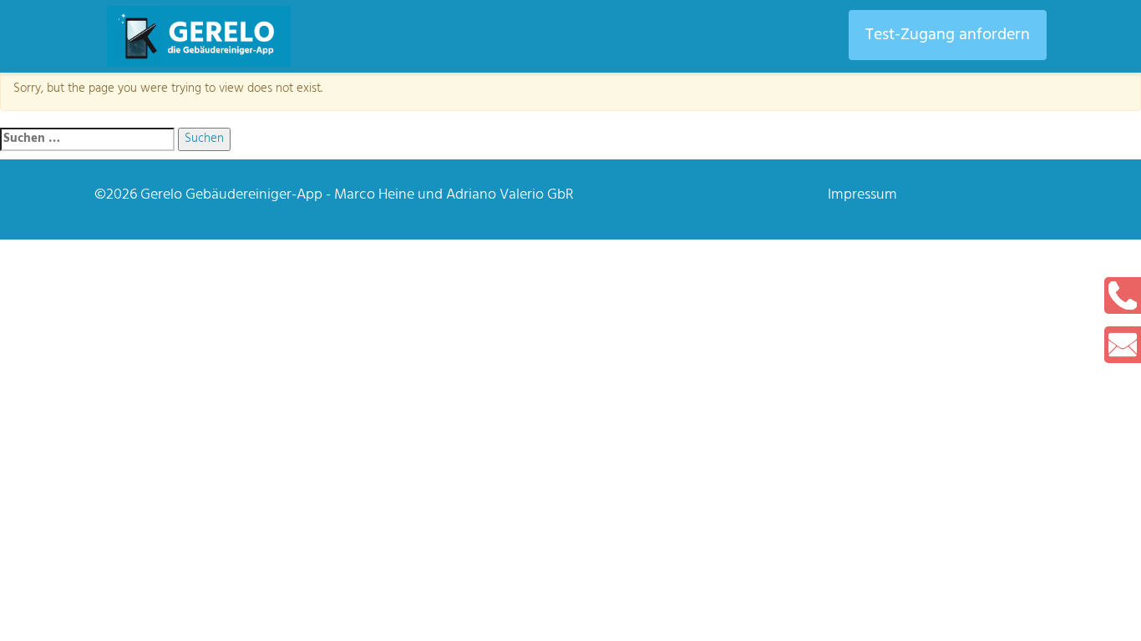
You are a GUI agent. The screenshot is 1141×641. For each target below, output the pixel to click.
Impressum (862, 195)
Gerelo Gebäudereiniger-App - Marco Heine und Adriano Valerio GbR (357, 195)
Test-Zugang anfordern (947, 35)
